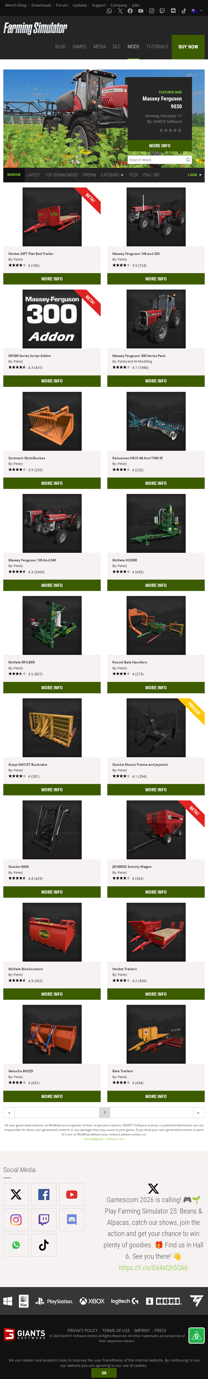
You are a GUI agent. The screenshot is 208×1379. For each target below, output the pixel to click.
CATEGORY (110, 174)
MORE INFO (159, 145)
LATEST (33, 174)
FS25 (134, 174)
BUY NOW (188, 47)
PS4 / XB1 (151, 174)
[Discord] (174, 10)
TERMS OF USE (116, 1330)
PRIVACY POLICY (82, 1330)
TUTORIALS (157, 47)
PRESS (160, 1330)
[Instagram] (152, 10)
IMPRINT (142, 1330)
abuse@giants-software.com (104, 1139)
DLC (116, 47)
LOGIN (192, 175)
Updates (80, 5)
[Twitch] (163, 10)
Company (119, 5)
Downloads (41, 5)
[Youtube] (141, 10)
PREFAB (89, 174)
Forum (62, 5)
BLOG (60, 47)
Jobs (136, 5)
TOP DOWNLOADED (61, 174)
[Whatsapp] (110, 10)
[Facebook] (131, 10)
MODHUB (14, 175)
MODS (133, 47)
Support (99, 5)
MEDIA (99, 47)
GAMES (79, 47)
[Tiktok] (184, 10)
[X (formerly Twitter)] (120, 10)
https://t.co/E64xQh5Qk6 (153, 1268)
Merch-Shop (16, 5)
